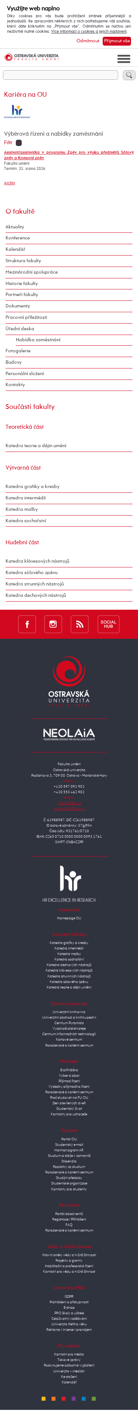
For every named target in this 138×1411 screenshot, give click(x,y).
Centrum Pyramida (69, 1023)
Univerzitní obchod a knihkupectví (69, 1017)
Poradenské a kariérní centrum (69, 1045)
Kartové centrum (69, 1039)
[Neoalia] (69, 734)
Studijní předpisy (69, 1178)
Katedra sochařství (26, 521)
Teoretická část (25, 427)
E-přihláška (69, 1070)
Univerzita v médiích (69, 1371)
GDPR (69, 1296)
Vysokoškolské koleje (69, 1028)
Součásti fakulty (30, 406)
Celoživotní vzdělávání (69, 1319)
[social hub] (109, 624)
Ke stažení (69, 1377)
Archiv (9, 183)
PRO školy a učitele (69, 1313)
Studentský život (69, 1109)
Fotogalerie (18, 351)
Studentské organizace (69, 1183)
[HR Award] (69, 883)
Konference (18, 238)
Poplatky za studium (69, 1167)
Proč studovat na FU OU (69, 1098)
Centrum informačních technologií (69, 1034)
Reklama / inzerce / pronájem (69, 1330)
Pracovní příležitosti (26, 317)
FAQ (69, 1225)
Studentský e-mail (69, 1145)
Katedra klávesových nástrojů (37, 561)
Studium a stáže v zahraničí (69, 1156)
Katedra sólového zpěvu (31, 572)
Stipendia (69, 1161)
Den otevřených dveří (69, 1103)
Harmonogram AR (69, 1150)
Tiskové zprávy (69, 1360)
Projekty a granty (69, 1260)
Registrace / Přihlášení (69, 1219)
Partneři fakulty (22, 294)
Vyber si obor (69, 1075)
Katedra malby (22, 509)
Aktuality (15, 227)
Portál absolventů (69, 1214)
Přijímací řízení (69, 1081)
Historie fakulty (22, 283)
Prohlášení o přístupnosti (69, 1302)
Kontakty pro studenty (69, 1189)
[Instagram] (53, 624)
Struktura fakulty (23, 261)
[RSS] (80, 624)
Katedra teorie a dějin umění (36, 445)
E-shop (69, 1308)
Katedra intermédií (26, 498)
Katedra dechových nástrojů (36, 595)
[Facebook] (27, 624)
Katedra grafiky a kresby (33, 486)
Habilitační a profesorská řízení (69, 1266)
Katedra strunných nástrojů (35, 584)
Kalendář (15, 249)
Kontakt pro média (69, 1354)
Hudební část (22, 542)
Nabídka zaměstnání (38, 340)
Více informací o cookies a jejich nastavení (89, 31)
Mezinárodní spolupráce (32, 272)
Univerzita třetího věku (69, 1324)
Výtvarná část (23, 468)
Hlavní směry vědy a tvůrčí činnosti (69, 1255)
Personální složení (25, 373)
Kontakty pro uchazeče (69, 1114)
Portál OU (69, 1139)
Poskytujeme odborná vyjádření (69, 1365)
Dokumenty (18, 306)
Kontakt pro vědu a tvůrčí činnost (69, 1271)
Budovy (14, 362)
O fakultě (20, 211)
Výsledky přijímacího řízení (69, 1086)
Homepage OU (69, 918)
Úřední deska (20, 329)
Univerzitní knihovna (69, 1012)
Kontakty (15, 384)
